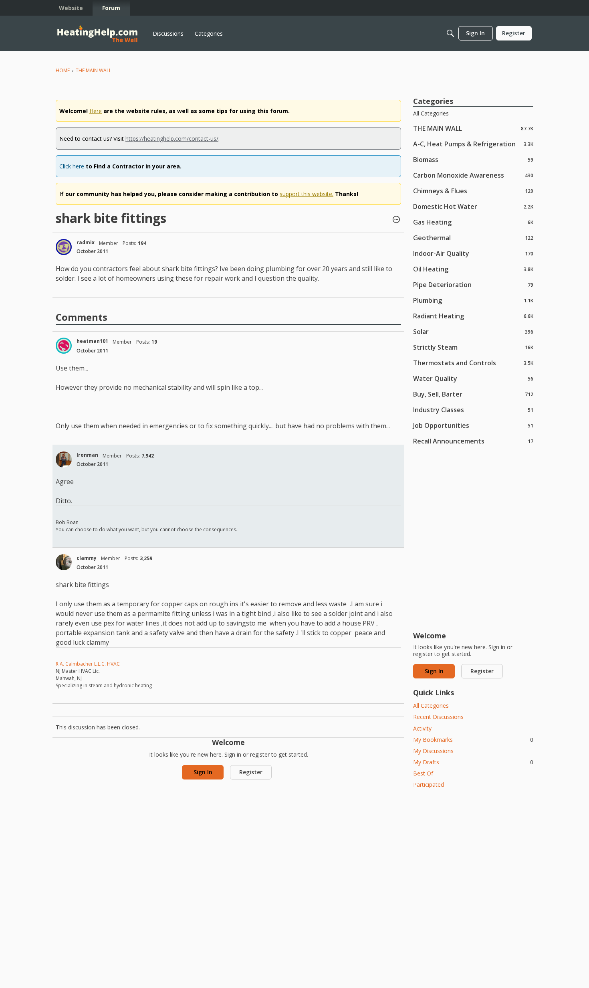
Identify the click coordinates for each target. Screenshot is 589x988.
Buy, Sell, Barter (473, 394)
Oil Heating (473, 269)
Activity (422, 728)
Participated (428, 784)
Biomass (473, 159)
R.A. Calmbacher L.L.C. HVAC (88, 663)
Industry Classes (473, 409)
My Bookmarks (473, 739)
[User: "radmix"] (64, 247)
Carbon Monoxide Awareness (473, 175)
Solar (473, 331)
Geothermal (473, 237)
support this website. (306, 194)
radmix (86, 242)
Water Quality (473, 378)
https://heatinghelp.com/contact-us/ (171, 138)
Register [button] (250, 772)
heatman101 (92, 341)
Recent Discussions (438, 717)
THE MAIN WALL (473, 128)
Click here (71, 166)
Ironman (87, 454)
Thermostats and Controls (473, 362)
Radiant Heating (473, 316)
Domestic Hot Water (473, 206)
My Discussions (433, 751)
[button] (396, 220)
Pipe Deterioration (473, 284)
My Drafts (473, 762)
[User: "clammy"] (64, 562)
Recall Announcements (473, 441)
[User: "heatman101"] (64, 346)
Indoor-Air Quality (473, 253)
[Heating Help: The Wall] (97, 33)
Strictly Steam (473, 347)
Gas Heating (473, 222)
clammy (87, 558)
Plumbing (473, 300)
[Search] (450, 33)
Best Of (423, 773)
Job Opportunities (473, 425)
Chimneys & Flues (473, 190)
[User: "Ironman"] (64, 459)
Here (95, 111)
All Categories (431, 113)
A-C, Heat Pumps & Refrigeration (473, 144)
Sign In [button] (203, 772)
